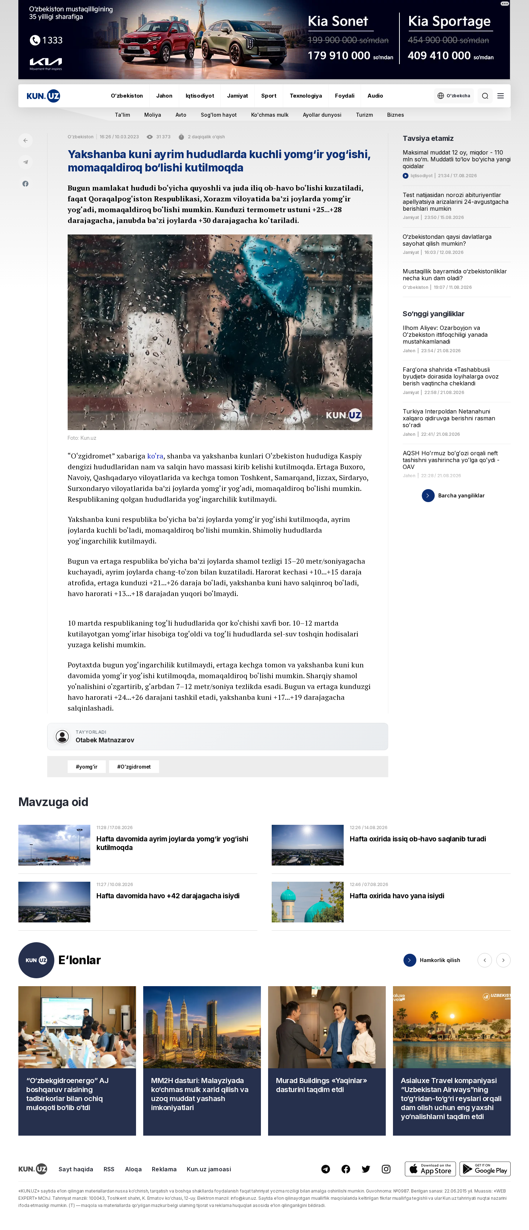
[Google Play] (485, 1169)
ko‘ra (155, 456)
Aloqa (133, 1169)
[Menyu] (500, 95)
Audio (375, 95)
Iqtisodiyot (200, 95)
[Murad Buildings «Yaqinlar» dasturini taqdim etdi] (327, 1061)
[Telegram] (25, 162)
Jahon (164, 95)
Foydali (344, 95)
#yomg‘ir (87, 767)
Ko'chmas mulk (270, 115)
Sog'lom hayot (219, 115)
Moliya (152, 115)
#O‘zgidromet (134, 767)
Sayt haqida (76, 1169)
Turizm (364, 115)
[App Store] (430, 1169)
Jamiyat (237, 95)
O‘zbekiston (127, 95)
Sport (268, 95)
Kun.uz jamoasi (209, 1169)
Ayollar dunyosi (322, 115)
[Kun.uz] (43, 96)
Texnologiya (306, 95)
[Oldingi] (485, 960)
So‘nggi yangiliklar (433, 313)
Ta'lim (122, 115)
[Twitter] (366, 1169)
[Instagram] (386, 1169)
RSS (109, 1169)
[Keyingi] (503, 960)
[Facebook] (25, 183)
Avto (181, 115)
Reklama (164, 1169)
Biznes (395, 115)
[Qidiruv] (485, 95)
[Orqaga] (25, 140)
